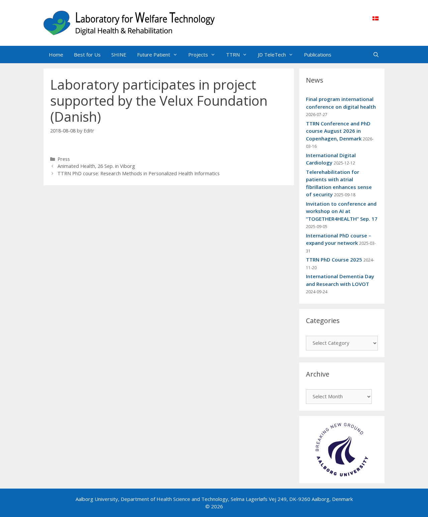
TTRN (233, 54)
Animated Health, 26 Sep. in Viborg (96, 166)
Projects (198, 54)
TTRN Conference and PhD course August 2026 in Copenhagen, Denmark (338, 131)
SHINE (118, 54)
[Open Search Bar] (376, 54)
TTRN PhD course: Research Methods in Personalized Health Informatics (139, 173)
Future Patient (153, 54)
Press (64, 159)
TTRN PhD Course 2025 (334, 259)
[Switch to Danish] (375, 18)
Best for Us (87, 54)
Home (56, 54)
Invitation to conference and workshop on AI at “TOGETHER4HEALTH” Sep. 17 (342, 211)
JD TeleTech (272, 54)
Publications (317, 54)
